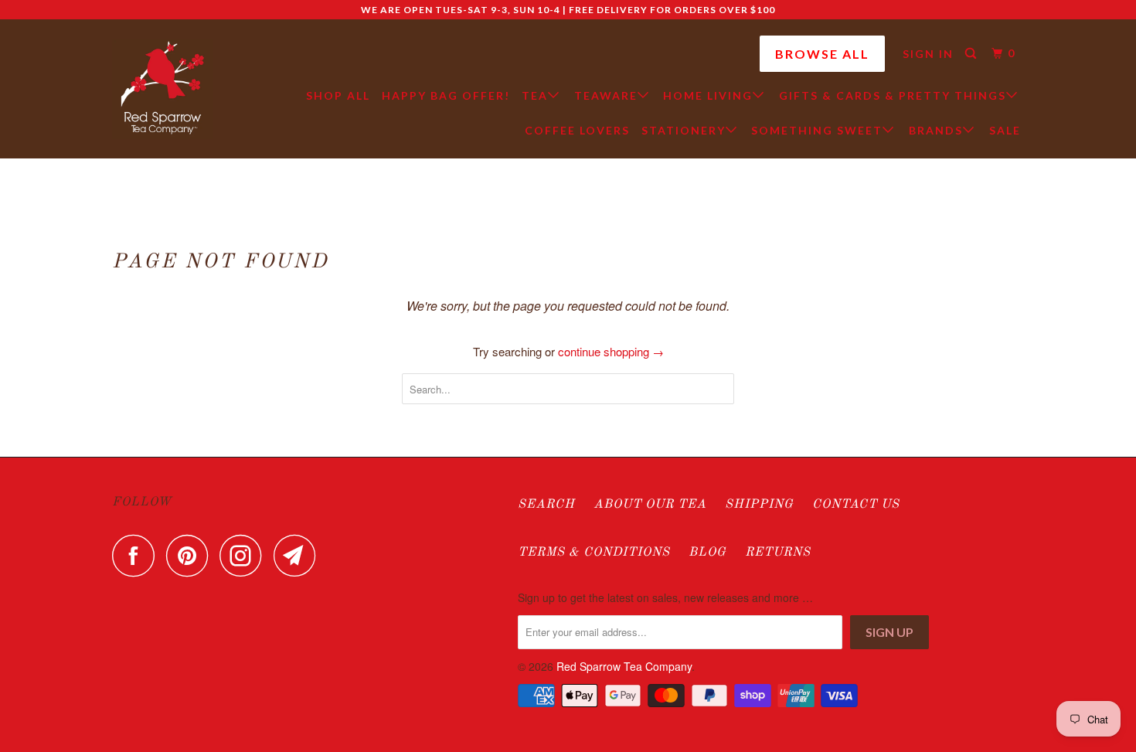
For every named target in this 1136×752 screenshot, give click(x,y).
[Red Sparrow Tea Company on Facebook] (137, 555)
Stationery (683, 130)
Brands (936, 130)
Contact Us (856, 504)
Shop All (338, 95)
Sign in (928, 53)
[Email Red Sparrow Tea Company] (299, 555)
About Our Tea (650, 504)
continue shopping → (611, 351)
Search (546, 504)
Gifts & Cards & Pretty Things (892, 95)
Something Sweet (817, 130)
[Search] (972, 53)
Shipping (759, 504)
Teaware (606, 95)
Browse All (822, 53)
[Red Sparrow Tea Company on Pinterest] (191, 555)
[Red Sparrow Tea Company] (162, 89)
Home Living (708, 95)
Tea (535, 95)
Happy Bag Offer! (446, 95)
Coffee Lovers (577, 130)
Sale (1005, 130)
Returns (778, 552)
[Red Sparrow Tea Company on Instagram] (244, 555)
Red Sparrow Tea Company (624, 666)
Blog (707, 552)
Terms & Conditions (594, 552)
